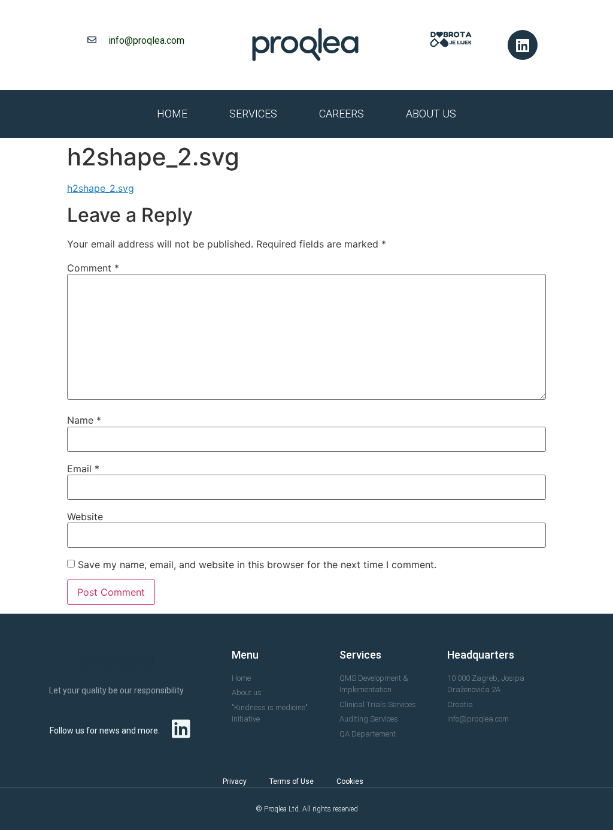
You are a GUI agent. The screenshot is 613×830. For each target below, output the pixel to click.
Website (85, 516)
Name (84, 420)
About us (431, 113)
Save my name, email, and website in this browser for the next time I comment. (257, 564)
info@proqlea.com (146, 40)
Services (253, 113)
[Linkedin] (523, 45)
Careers (341, 113)
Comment (93, 268)
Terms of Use (291, 781)
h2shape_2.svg (100, 188)
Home (172, 113)
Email (83, 468)
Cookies (349, 781)
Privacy (235, 781)
